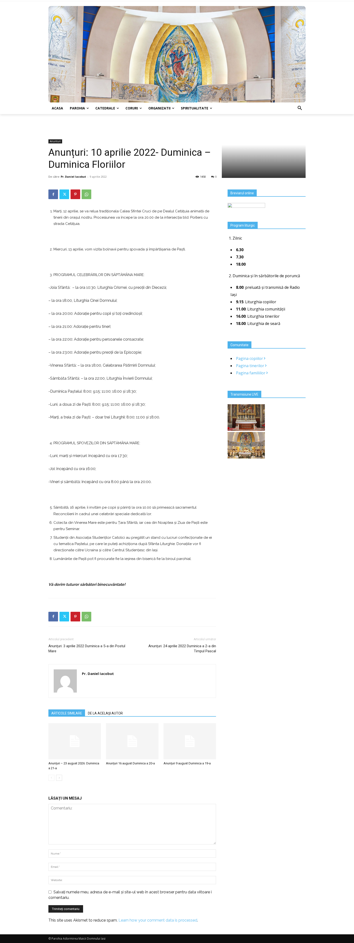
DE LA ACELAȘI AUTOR (105, 713)
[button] (300, 108)
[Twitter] (64, 194)
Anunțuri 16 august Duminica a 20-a (130, 763)
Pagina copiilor (250, 358)
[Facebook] (53, 194)
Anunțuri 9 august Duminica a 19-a (187, 763)
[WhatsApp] (86, 194)
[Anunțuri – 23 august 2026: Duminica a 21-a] (74, 741)
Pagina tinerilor (250, 365)
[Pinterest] (75, 194)
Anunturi (55, 141)
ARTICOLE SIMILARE (66, 713)
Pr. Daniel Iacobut (73, 176)
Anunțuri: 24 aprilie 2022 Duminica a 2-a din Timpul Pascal (182, 648)
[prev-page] (51, 778)
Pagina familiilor (251, 373)
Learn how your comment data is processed (157, 920)
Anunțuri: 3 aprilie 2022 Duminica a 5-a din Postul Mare (86, 648)
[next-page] (59, 778)
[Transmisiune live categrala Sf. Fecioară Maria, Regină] (246, 457)
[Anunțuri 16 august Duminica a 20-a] (132, 741)
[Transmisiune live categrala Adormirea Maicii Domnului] (246, 429)
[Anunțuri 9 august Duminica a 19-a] (190, 741)
